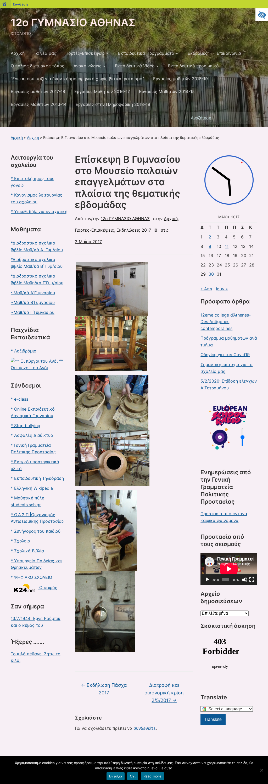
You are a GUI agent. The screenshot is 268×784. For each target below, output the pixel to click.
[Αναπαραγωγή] (207, 579)
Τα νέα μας (45, 53)
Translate (213, 719)
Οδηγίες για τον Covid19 (225, 354)
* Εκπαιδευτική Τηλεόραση (37, 478)
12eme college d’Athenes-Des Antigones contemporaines (225, 321)
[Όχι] (261, 770)
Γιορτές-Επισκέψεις (85, 53)
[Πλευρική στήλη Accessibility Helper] (261, 14)
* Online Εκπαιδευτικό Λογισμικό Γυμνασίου (33, 412)
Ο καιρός (47, 587)
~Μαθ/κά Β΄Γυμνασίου (33, 302)
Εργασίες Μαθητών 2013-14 (38, 104)
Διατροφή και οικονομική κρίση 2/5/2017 (164, 692)
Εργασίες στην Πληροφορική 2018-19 (113, 104)
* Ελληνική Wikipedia (32, 488)
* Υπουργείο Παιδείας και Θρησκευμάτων (36, 564)
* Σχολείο (20, 540)
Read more (152, 776)
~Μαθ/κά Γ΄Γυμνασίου (32, 312)
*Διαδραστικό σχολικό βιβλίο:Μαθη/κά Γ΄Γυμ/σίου (37, 279)
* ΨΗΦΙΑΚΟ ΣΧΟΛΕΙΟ (31, 577)
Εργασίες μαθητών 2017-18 (38, 91)
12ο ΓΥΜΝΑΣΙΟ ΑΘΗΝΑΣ (73, 22)
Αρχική (18, 53)
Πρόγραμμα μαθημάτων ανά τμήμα (228, 341)
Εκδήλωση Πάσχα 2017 (104, 688)
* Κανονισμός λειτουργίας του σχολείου (36, 198)
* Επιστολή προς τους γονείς (32, 182)
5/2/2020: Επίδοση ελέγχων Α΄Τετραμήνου (228, 384)
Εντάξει (115, 776)
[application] (228, 569)
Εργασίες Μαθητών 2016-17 (102, 91)
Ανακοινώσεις (88, 65)
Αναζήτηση (251, 118)
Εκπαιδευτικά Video (135, 65)
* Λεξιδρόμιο (23, 350)
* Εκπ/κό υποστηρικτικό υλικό (35, 465)
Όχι (133, 776)
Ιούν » (222, 288)
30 (211, 274)
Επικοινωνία (229, 53)
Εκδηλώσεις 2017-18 (136, 230)
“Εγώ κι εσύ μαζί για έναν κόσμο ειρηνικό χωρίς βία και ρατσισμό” (77, 78)
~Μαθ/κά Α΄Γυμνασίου (33, 292)
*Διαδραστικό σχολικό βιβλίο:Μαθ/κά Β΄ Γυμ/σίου (37, 263)
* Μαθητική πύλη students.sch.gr (27, 501)
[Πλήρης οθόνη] (251, 579)
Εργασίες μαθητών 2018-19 (180, 78)
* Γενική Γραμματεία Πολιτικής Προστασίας (33, 449)
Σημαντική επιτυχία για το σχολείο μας (226, 368)
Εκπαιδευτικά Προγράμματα (146, 53)
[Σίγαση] (244, 579)
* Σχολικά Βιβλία (27, 550)
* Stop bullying (25, 425)
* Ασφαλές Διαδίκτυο (32, 435)
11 (226, 246)
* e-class (19, 399)
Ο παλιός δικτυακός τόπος (37, 65)
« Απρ (206, 288)
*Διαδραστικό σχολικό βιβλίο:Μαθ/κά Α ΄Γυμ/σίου (37, 246)
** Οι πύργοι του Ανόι (37, 364)
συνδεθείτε (144, 728)
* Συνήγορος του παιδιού (35, 531)
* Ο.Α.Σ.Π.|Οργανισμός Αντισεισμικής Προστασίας (37, 518)
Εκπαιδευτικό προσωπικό (193, 65)
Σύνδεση (20, 4)
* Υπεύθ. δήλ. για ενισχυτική (39, 211)
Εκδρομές (198, 53)
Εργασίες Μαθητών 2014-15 (167, 91)
